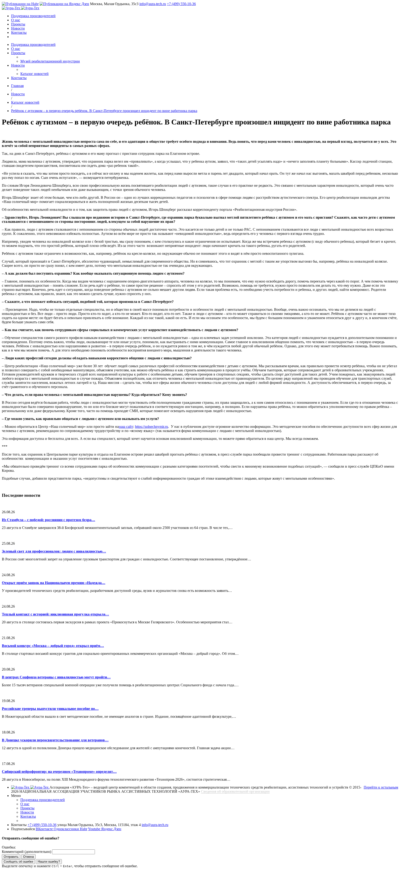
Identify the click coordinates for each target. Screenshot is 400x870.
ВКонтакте (45, 829)
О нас (15, 20)
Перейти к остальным (381, 787)
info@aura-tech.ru (152, 4)
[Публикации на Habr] (20, 4)
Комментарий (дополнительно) (26, 852)
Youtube (94, 829)
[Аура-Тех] (11, 8)
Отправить (11, 856)
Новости (18, 28)
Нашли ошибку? (49, 861)
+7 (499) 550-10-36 (181, 4)
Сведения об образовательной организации (235, 791)
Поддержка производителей (33, 16)
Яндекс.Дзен (111, 829)
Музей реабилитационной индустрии (50, 61)
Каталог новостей (34, 74)
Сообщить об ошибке (18, 861)
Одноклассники (67, 829)
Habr (83, 829)
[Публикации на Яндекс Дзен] (64, 4)
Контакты (19, 32)
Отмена (28, 856)
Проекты (18, 24)
